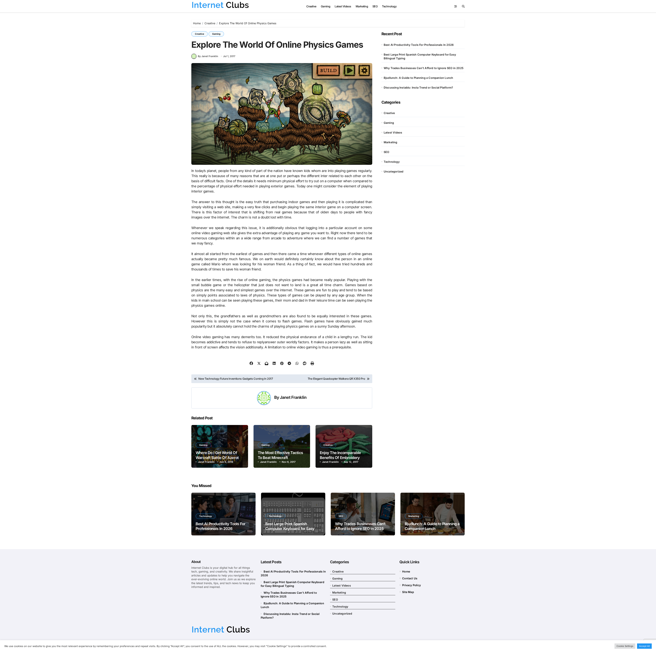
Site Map (408, 592)
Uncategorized (394, 171)
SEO (375, 6)
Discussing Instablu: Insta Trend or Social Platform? (418, 87)
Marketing (362, 6)
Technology (389, 6)
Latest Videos (343, 6)
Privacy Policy (411, 585)
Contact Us (409, 578)
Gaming (325, 6)
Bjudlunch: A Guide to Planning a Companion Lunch (418, 77)
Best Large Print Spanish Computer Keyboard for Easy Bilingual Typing (420, 56)
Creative (311, 6)
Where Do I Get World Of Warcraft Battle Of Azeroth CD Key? (218, 457)
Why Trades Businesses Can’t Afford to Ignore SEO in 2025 (423, 68)
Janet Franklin (293, 397)
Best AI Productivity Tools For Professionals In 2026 (419, 44)
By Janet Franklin (208, 56)
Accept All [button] (644, 646)
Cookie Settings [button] (625, 646)
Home (406, 571)
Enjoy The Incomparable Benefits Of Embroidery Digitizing (340, 457)
